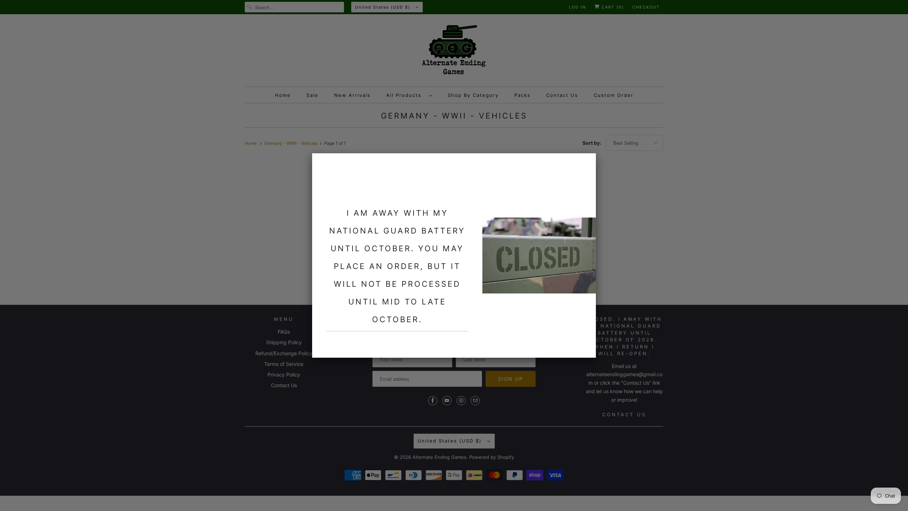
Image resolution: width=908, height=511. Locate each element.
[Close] (586, 163)
